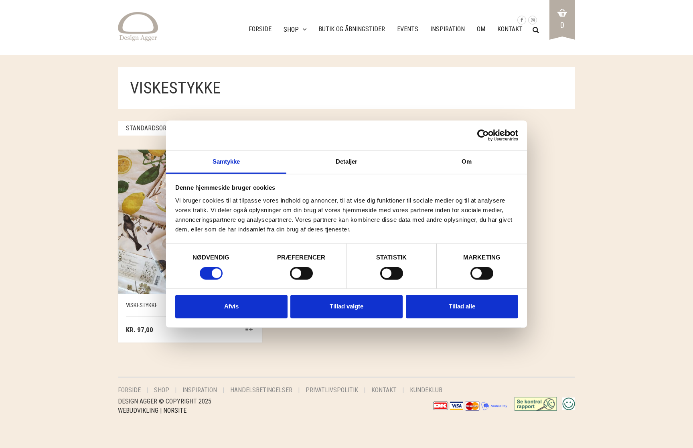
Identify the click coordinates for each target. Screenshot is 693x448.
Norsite (174, 410)
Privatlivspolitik (332, 390)
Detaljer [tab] (347, 161)
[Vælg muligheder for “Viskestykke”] (249, 330)
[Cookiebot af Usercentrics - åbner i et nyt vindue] (483, 135)
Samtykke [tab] (226, 161)
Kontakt (510, 29)
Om (481, 29)
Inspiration (447, 29)
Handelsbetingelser (261, 390)
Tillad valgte (346, 306)
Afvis (231, 306)
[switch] (301, 275)
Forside (260, 29)
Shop (291, 29)
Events (407, 29)
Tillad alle (462, 306)
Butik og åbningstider (351, 29)
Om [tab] (467, 161)
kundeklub (426, 390)
